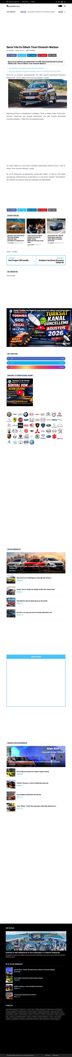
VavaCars (61, 1014)
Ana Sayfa (47, 1055)
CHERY (37, 11)
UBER (56, 1014)
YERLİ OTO (12, 1016)
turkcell (8, 1018)
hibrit (29, 1016)
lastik (51, 1016)
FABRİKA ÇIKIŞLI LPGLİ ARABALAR (54, 1009)
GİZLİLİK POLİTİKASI (22, 1011)
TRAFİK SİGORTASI (23, 1014)
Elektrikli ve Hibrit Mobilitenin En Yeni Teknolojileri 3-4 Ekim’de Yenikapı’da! (33, 953)
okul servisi (57, 1016)
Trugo (30, 1014)
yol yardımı (22, 1018)
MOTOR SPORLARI (33, 1011)
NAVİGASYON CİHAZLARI (43, 1011)
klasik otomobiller (43, 1016)
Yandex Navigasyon (21, 1016)
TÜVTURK (43, 1014)
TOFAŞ (15, 1014)
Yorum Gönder (11, 275)
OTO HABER (31, 50)
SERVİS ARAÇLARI (55, 1011)
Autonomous (22, 1009)
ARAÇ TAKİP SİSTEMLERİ (11, 1009)
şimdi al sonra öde (55, 1018)
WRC (7, 1016)
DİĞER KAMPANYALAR (40, 1009)
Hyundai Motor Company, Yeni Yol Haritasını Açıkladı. (18, 11)
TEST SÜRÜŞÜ (9, 1014)
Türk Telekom (50, 1014)
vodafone (15, 1018)
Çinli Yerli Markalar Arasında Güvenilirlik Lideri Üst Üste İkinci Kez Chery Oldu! (35, 71)
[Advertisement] (39, 27)
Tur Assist (36, 1014)
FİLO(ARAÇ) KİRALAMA (11, 1011)
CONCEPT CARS (30, 1009)
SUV (62, 1011)
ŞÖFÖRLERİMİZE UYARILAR (32, 1018)
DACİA (8, 251)
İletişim (33, 1)
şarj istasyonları (44, 1018)
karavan (34, 1016)
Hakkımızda (25, 1)
